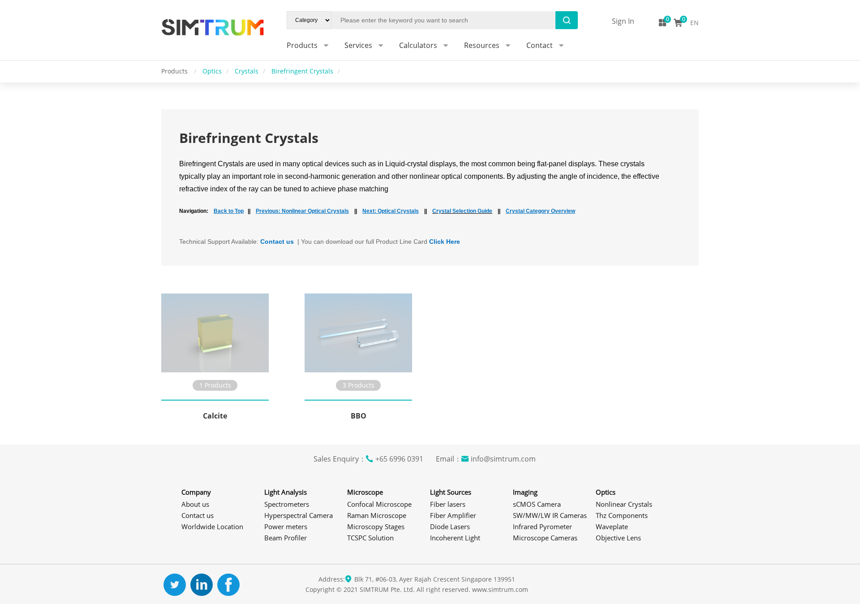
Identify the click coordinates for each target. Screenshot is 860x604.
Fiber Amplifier (453, 515)
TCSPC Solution (370, 537)
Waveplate (612, 526)
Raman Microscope (376, 515)
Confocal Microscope (379, 504)
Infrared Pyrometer (542, 526)
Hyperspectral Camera (298, 515)
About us (195, 504)
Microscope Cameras (545, 537)
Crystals (246, 71)
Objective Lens (618, 537)
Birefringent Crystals (302, 71)
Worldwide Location (212, 526)
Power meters (285, 526)
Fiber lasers (447, 504)
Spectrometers (286, 504)
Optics (212, 71)
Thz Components (622, 515)
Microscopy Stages (375, 526)
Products (175, 71)
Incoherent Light (455, 537)
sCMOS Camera (537, 504)
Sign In (623, 21)
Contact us (197, 515)
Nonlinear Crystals (624, 504)
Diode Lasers (450, 526)
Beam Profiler (285, 537)
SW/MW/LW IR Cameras (550, 515)
